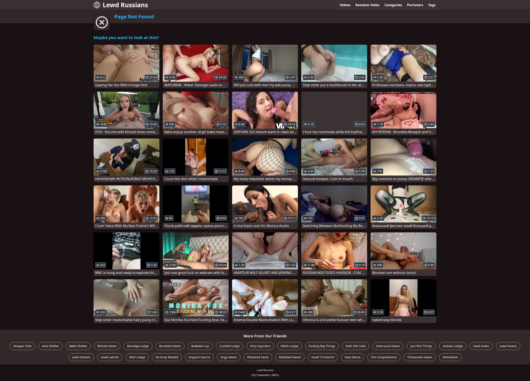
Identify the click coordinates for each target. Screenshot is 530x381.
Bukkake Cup (200, 346)
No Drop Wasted (166, 357)
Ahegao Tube (22, 346)
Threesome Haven (419, 357)
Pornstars (415, 5)
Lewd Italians (81, 357)
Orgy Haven (228, 357)
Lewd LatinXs (110, 357)
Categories (393, 5)
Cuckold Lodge (229, 346)
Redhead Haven (290, 357)
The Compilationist (384, 357)
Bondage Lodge (138, 346)
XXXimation (450, 357)
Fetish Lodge (289, 346)
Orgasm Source (199, 357)
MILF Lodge (137, 357)
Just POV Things (421, 346)
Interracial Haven (388, 346)
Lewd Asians (508, 346)
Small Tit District (322, 357)
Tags (432, 5)
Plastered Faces (258, 357)
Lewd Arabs (481, 346)
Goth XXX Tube (356, 346)
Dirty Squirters (260, 346)
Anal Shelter (50, 346)
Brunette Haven (170, 346)
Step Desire (352, 357)
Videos (345, 5)
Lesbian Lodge (453, 346)
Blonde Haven (107, 346)
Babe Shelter (78, 346)
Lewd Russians (125, 5)
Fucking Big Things (322, 346)
